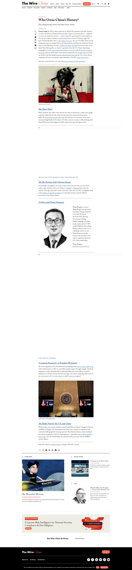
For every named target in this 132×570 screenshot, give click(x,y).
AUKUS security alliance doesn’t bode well (64, 55)
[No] (130, 567)
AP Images (52, 358)
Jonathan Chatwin (95, 491)
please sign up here (82, 57)
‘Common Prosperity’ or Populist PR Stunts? (57, 363)
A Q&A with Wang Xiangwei (51, 202)
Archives (57, 4)
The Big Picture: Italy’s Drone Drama (54, 182)
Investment (49, 7)
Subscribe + (86, 3)
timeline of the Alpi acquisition (51, 193)
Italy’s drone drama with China (58, 50)
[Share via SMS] (35, 37)
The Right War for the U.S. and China (54, 424)
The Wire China (35, 3)
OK (97, 567)
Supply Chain (61, 7)
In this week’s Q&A (79, 224)
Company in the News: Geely (99, 461)
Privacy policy (104, 567)
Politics (24, 7)
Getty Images (52, 418)
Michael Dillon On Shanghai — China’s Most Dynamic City (100, 489)
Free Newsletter (41, 16)
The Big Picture (78, 457)
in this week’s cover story (64, 41)
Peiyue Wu (37, 497)
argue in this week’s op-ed (85, 367)
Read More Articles (79, 538)
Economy (43, 7)
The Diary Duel (45, 109)
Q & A (75, 483)
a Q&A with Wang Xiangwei (68, 45)
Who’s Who (68, 4)
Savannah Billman (95, 463)
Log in (93, 4)
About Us (52, 4)
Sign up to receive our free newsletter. (73, 61)
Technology (37, 7)
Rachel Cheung (27, 497)
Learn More (28, 528)
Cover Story (28, 457)
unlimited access (56, 444)
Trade (55, 7)
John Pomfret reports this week (54, 117)
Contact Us (41, 560)
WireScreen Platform (77, 4)
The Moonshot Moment (33, 494)
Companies (29, 7)
